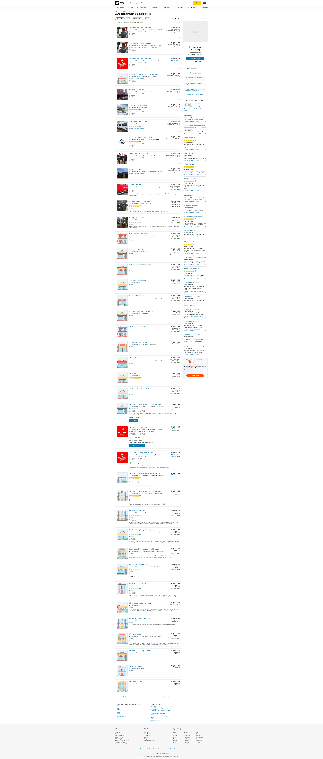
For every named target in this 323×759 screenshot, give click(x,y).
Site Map (146, 737)
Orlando (198, 739)
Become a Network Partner (122, 740)
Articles (146, 732)
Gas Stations (144, 251)
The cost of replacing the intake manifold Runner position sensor (193, 84)
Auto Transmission (152, 76)
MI (120, 11)
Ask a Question (196, 73)
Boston (174, 737)
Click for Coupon (136, 437)
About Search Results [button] (203, 18)
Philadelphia (199, 740)
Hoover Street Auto (189, 164)
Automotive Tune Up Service (155, 61)
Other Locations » (175, 29)
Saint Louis (198, 744)
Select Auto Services (189, 194)
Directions (151, 31)
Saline (118, 708)
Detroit (185, 732)
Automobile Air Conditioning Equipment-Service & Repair (155, 429)
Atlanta (174, 732)
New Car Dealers (153, 236)
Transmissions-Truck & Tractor (164, 406)
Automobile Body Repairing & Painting (150, 187)
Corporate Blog (119, 737)
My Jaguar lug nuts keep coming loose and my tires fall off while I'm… (194, 90)
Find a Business (148, 733)
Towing (142, 139)
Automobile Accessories (147, 391)
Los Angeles (187, 740)
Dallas (174, 742)
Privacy (142, 748)
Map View (121, 18)
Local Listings (137, 480)
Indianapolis (187, 735)
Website (131, 31)
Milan (124, 11)
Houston (186, 733)
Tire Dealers (144, 30)
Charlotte (175, 739)
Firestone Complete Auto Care (140, 28)
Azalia (118, 713)
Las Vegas (187, 739)
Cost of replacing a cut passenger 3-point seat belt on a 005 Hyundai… (194, 78)
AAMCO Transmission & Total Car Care (194, 125)
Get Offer (134, 420)
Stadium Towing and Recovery (192, 268)
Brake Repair (151, 30)
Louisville (186, 742)
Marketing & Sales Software (122, 744)
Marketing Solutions (120, 742)
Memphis (186, 744)
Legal (180, 748)
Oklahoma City (199, 737)
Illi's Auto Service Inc (136, 90)
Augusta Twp (120, 717)
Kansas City (187, 737)
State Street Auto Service (138, 122)
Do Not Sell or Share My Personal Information (157, 748)
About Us (117, 732)
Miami (197, 732)
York (118, 715)
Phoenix (198, 742)
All (129, 18)
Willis (118, 711)
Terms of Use (173, 748)
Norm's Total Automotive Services (141, 137)
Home (116, 11)
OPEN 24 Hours (138, 22)
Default (177, 18)
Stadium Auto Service (189, 137)
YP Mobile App (147, 735)
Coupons (136, 31)
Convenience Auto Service (138, 154)
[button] (204, 3)
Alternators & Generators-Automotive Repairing (152, 92)
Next (180, 697)
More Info (157, 31)
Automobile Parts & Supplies (155, 45)
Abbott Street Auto (135, 169)
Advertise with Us (119, 735)
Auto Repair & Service (134, 30)
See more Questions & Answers (195, 94)
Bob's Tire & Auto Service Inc (139, 105)
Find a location (176, 60)
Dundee (119, 709)
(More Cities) (183, 729)
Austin (174, 733)
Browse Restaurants (149, 740)
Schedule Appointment (138, 445)
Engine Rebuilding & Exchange (152, 139)
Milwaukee (198, 733)
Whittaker (119, 712)
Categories (146, 739)
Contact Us (118, 733)
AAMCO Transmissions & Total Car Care (143, 74)
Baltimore (175, 735)
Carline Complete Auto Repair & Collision (195, 257)
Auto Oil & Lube (159, 30)
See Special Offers (143, 31)
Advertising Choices (120, 739)
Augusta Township (121, 716)
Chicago (175, 740)
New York (198, 735)
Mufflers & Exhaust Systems (157, 718)
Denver (174, 744)
